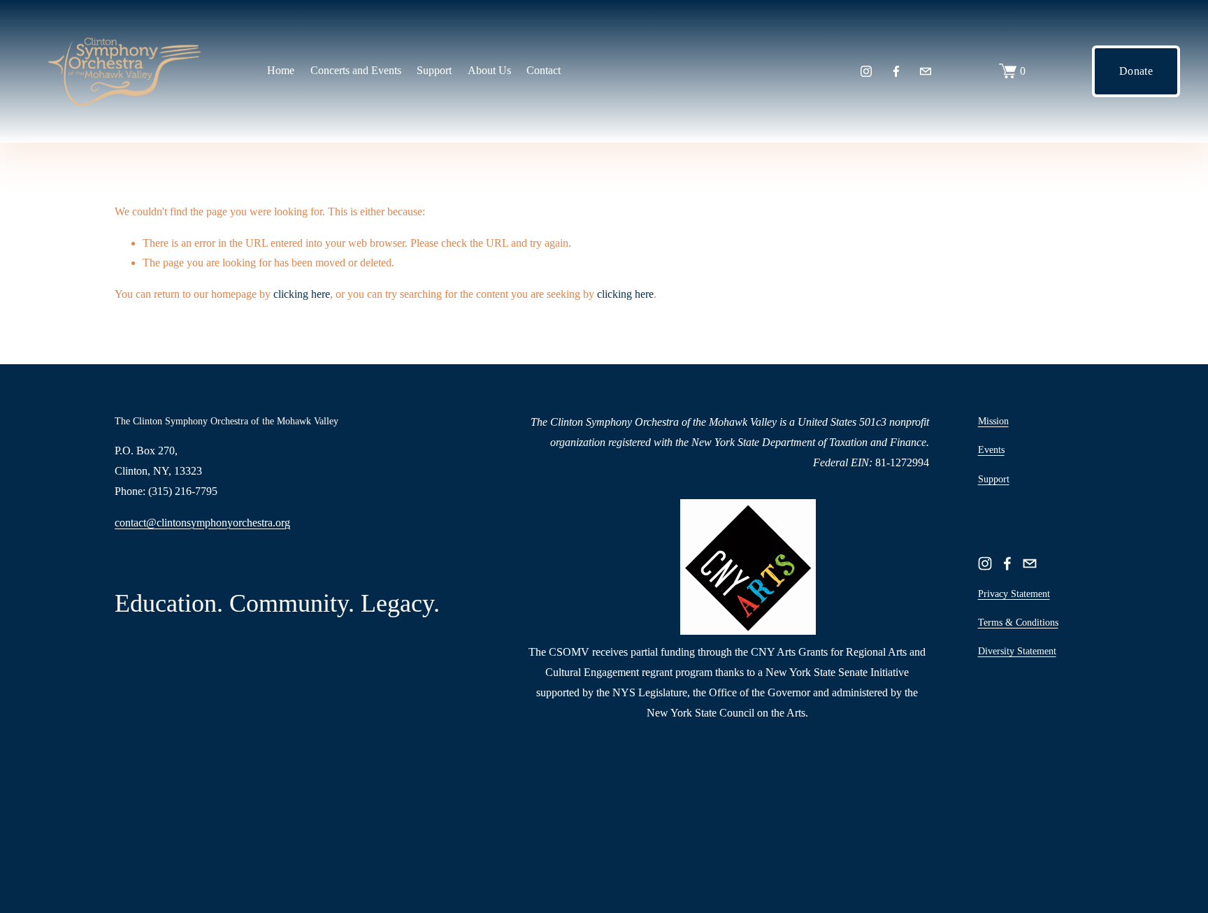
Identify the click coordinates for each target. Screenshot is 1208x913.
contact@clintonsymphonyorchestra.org (202, 523)
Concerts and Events (355, 70)
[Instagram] (866, 71)
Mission (993, 421)
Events (991, 450)
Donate (1136, 71)
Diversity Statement (1017, 651)
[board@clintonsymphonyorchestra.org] (926, 71)
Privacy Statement (1014, 594)
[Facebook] (896, 71)
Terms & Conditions (1018, 622)
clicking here (301, 294)
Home (280, 70)
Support (993, 479)
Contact (543, 70)
